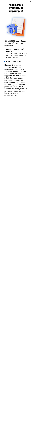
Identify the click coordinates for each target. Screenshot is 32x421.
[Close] (30, 2)
